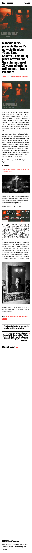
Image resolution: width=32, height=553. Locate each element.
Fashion (22, 544)
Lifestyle (11, 547)
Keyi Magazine (7, 3)
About (3, 544)
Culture (14, 77)
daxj (7, 316)
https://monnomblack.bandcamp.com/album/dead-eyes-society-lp (15, 170)
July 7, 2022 (5, 77)
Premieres (25, 77)
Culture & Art (5, 547)
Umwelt (4, 319)
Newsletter (8, 544)
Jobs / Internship (19, 547)
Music (19, 77)
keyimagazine (14, 316)
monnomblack (23, 316)
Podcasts (4, 549)
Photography (16, 544)
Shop (25, 547)
